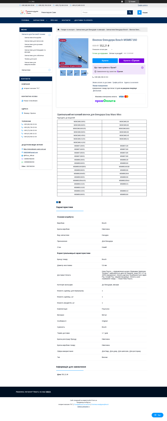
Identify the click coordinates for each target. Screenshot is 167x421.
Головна (25, 20)
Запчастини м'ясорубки (33, 37)
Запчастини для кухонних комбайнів (34, 45)
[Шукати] (130, 12)
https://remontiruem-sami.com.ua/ (35, 149)
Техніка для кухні (31, 59)
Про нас (54, 20)
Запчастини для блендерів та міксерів (90, 30)
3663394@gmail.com (31, 152)
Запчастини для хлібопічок (34, 55)
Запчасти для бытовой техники (33, 34)
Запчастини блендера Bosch (117, 30)
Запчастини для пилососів (34, 41)
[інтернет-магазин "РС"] (29, 14)
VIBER (48, 392)
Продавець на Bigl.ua (83, 402)
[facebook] (57, 202)
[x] (60, 202)
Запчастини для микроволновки (30, 63)
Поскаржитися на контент (82, 404)
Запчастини (38, 20)
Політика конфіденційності (100, 404)
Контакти (66, 20)
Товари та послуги (68, 30)
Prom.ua (94, 400)
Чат (159, 415)
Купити (105, 61)
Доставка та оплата (83, 20)
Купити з (127, 61)
